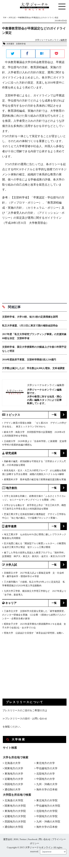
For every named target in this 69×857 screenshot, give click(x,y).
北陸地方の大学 (45, 773)
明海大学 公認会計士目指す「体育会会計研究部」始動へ (34, 633)
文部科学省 (21, 44)
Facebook (32, 839)
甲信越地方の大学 (47, 768)
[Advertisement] (34, 262)
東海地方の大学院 (15, 811)
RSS (16, 839)
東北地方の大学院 (47, 800)
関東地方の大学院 (15, 805)
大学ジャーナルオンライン (39, 847)
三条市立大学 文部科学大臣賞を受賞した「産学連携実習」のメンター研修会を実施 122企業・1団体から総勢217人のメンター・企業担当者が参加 (34, 615)
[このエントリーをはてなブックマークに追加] (43, 54)
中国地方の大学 (45, 779)
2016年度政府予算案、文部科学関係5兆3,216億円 (29, 359)
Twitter (23, 839)
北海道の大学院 (14, 800)
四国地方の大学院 (15, 821)
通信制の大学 (13, 789)
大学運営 (10, 44)
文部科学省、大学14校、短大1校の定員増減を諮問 (30, 316)
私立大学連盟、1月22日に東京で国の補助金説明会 (30, 325)
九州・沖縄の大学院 (48, 821)
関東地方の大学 (14, 768)
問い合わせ (44, 839)
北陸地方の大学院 (47, 811)
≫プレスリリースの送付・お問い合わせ (24, 718)
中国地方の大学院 (47, 816)
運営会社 (7, 839)
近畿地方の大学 (14, 779)
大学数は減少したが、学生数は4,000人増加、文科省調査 (33, 368)
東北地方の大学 (45, 763)
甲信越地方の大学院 (48, 805)
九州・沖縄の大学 (47, 784)
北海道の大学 (13, 763)
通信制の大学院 (14, 826)
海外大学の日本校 (47, 789)
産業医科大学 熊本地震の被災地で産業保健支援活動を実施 (35, 479)
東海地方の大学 (14, 773)
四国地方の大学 (14, 784)
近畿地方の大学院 (15, 816)
